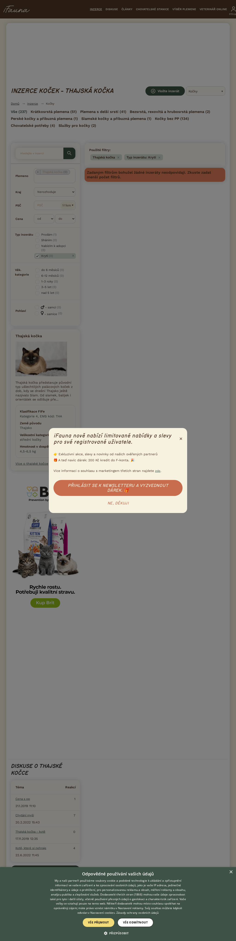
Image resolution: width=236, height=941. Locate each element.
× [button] (231, 872)
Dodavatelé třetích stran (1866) (121, 894)
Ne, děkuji (118, 503)
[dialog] (118, 904)
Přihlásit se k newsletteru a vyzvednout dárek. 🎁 (118, 487)
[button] (118, 932)
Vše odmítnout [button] (135, 922)
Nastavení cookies (102, 913)
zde (157, 471)
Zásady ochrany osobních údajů (137, 913)
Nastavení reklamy (130, 908)
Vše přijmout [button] (98, 922)
